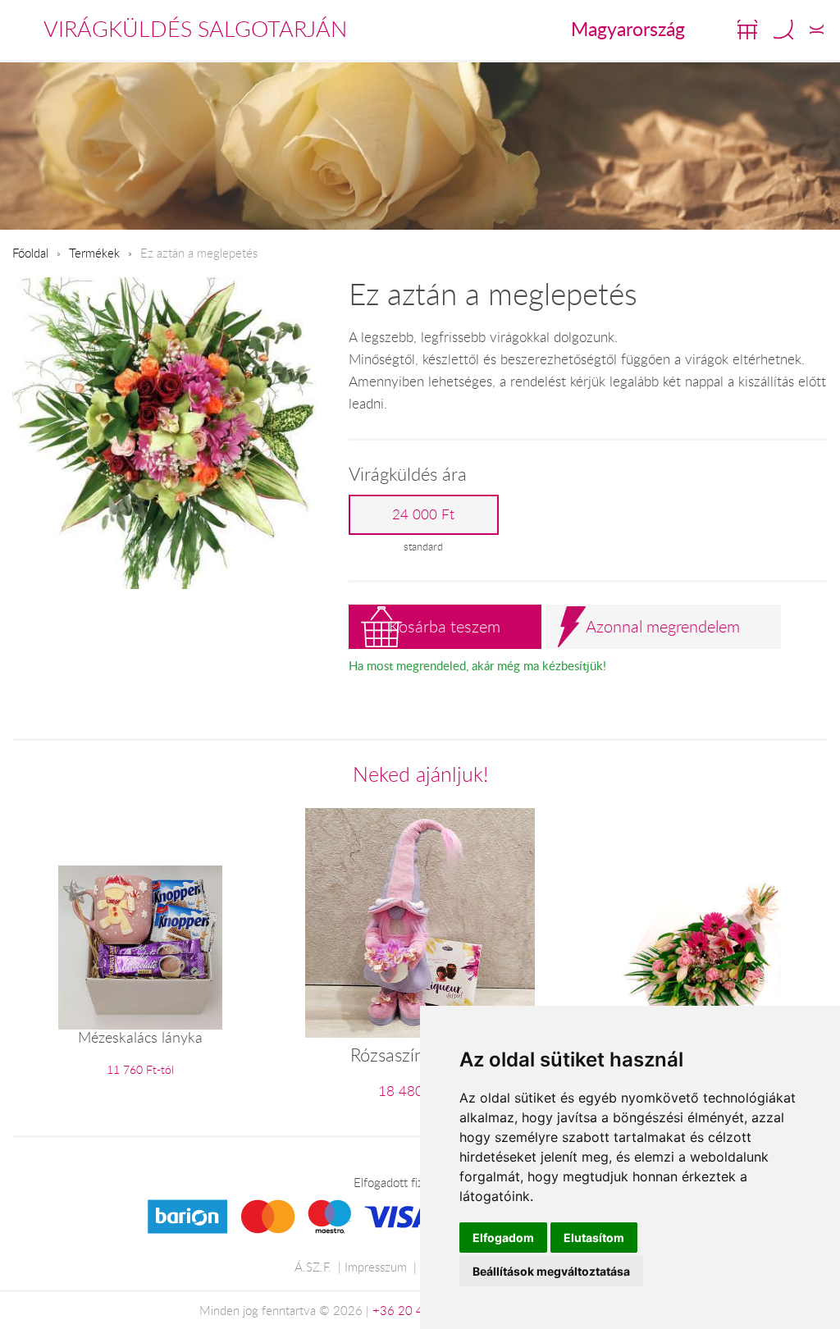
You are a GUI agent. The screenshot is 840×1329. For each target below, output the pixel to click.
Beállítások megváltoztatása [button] (551, 1271)
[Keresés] (783, 29)
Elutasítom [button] (594, 1238)
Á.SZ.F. (312, 1266)
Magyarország (628, 28)
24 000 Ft (423, 514)
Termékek (94, 252)
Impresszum (376, 1266)
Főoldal (30, 252)
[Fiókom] (817, 29)
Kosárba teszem (444, 626)
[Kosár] (747, 29)
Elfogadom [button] (503, 1238)
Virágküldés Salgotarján (195, 28)
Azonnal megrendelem (663, 626)
